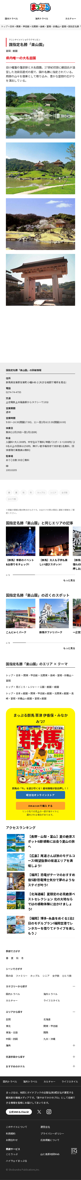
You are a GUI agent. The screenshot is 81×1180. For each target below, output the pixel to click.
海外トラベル (41, 18)
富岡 (64, 26)
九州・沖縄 (49, 1038)
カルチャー (70, 18)
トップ (4, 26)
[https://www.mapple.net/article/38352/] (20, 547)
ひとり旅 (12, 498)
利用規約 (10, 1133)
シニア (53, 492)
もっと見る (69, 580)
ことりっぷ (12, 1154)
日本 (12, 26)
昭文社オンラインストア (40, 795)
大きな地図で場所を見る (52, 382)
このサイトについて (16, 1126)
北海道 (47, 1019)
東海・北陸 (12, 1032)
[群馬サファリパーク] (54, 616)
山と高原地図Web (50, 1154)
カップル (41, 492)
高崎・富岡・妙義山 (50, 26)
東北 (8, 1026)
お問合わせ (12, 1140)
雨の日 (9, 975)
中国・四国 (12, 1038)
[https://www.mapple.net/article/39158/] (54, 547)
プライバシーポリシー (52, 1133)
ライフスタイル (51, 1000)
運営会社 (45, 1126)
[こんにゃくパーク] (20, 616)
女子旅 (64, 492)
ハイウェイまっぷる (16, 1160)
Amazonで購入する (40, 805)
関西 (45, 1032)
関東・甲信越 (22, 26)
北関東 (34, 26)
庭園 (15, 50)
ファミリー (22, 975)
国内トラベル (11, 18)
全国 (8, 1019)
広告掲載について (49, 1140)
